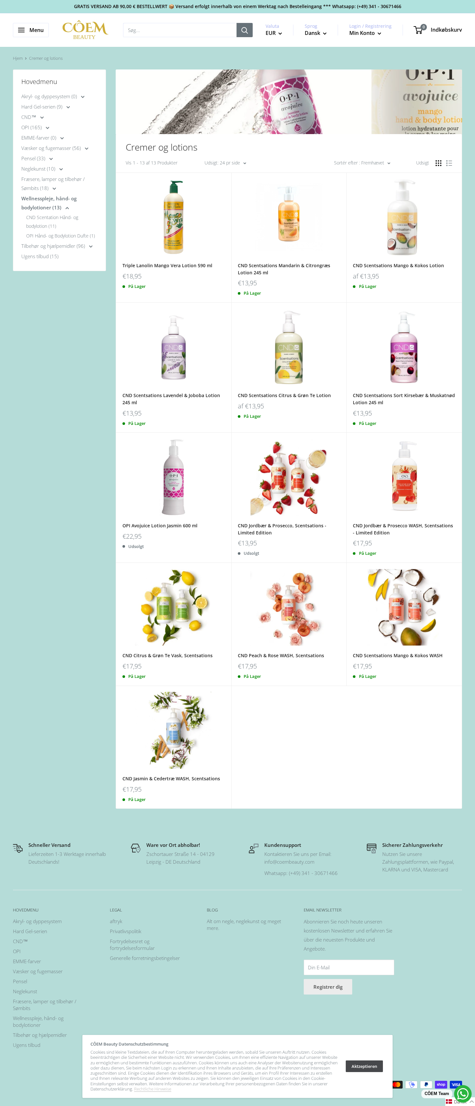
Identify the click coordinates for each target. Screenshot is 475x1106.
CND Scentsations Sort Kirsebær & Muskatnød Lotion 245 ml (404, 399)
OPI (17, 951)
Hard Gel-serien (30, 931)
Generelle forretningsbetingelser (145, 958)
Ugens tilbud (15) (39, 256)
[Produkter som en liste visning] (449, 163)
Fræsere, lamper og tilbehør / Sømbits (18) (53, 183)
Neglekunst (25, 991)
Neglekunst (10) (39, 168)
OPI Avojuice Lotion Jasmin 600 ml (159, 525)
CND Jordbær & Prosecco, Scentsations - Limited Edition (282, 529)
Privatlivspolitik (125, 931)
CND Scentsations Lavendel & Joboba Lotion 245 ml (171, 399)
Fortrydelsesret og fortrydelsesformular (132, 944)
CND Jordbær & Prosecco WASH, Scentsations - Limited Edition (403, 529)
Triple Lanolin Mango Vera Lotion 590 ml (167, 265)
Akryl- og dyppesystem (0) (49, 96)
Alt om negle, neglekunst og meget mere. (244, 924)
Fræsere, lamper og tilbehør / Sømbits (44, 1004)
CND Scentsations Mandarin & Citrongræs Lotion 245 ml (284, 269)
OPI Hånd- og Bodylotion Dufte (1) (60, 236)
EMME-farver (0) (39, 137)
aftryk (116, 921)
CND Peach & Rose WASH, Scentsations (281, 655)
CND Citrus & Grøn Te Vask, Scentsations (167, 655)
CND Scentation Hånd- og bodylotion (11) (52, 221)
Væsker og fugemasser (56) (51, 148)
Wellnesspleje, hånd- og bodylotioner (38, 1021)
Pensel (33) (34, 158)
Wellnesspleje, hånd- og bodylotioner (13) (49, 203)
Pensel (20, 981)
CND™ (29, 117)
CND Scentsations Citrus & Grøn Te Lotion (284, 395)
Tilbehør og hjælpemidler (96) (53, 246)
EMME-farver (27, 961)
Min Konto (362, 33)
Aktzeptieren (364, 1066)
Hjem (18, 58)
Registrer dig (328, 987)
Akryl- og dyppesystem (37, 921)
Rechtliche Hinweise (152, 1089)
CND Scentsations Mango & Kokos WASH (398, 655)
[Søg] (245, 30)
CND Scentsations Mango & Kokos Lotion (398, 265)
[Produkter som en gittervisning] (438, 163)
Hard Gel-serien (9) (42, 106)
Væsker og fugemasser (38, 971)
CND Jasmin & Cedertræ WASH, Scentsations (171, 778)
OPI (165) (32, 127)
